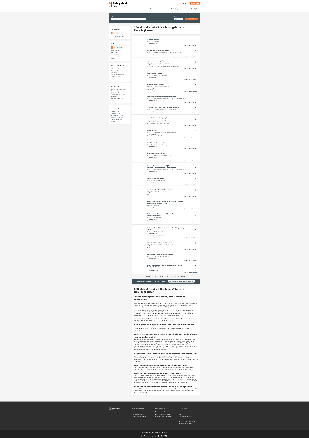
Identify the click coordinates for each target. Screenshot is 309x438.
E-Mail (134, 223)
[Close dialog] (186, 209)
